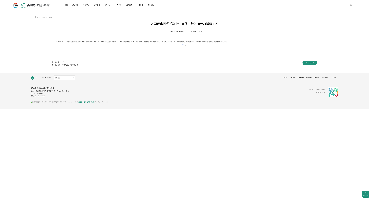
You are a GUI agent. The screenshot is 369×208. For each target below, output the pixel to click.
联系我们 (151, 5)
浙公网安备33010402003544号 (41, 102)
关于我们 (75, 5)
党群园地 (129, 5)
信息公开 (108, 5)
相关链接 (57, 78)
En (350, 5)
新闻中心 (118, 5)
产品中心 (86, 5)
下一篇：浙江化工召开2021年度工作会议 (65, 65)
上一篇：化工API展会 (59, 62)
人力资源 (140, 5)
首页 (66, 5)
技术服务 (97, 5)
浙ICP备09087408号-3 (59, 102)
